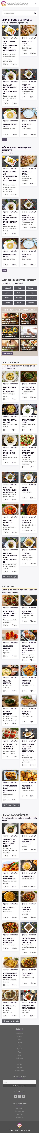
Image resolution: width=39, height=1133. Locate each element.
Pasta (7, 298)
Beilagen (19, 1058)
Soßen (7, 293)
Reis (31, 298)
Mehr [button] (4, 140)
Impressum (19, 1108)
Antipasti (7, 288)
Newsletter (19, 1117)
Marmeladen (19, 1070)
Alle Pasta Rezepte (10, 577)
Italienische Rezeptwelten (18, 309)
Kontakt (19, 1114)
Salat (19, 293)
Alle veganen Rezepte (11, 1021)
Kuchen (19, 1067)
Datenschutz (19, 1111)
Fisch (19, 303)
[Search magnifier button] (35, 13)
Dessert (31, 303)
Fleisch (7, 303)
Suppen (31, 288)
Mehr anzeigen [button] (7, 353)
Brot (19, 288)
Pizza (31, 293)
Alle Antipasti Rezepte (11, 805)
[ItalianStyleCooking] (14, 3)
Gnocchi (19, 298)
